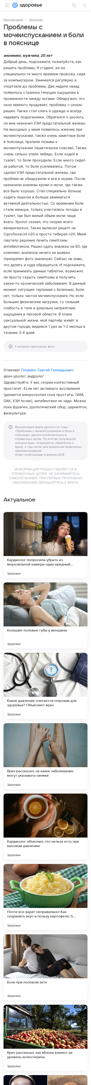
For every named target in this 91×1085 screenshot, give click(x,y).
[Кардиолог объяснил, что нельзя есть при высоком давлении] (45, 827)
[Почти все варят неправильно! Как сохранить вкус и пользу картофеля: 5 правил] (45, 897)
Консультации (13, 19)
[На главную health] (30, 5)
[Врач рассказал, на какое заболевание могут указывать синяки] (45, 756)
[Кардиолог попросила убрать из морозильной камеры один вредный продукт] (45, 545)
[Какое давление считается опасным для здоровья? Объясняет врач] (45, 686)
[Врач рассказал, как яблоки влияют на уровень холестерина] (45, 1038)
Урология (35, 19)
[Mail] (15, 5)
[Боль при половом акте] (45, 967)
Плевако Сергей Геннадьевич (47, 370)
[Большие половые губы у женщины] (45, 615)
